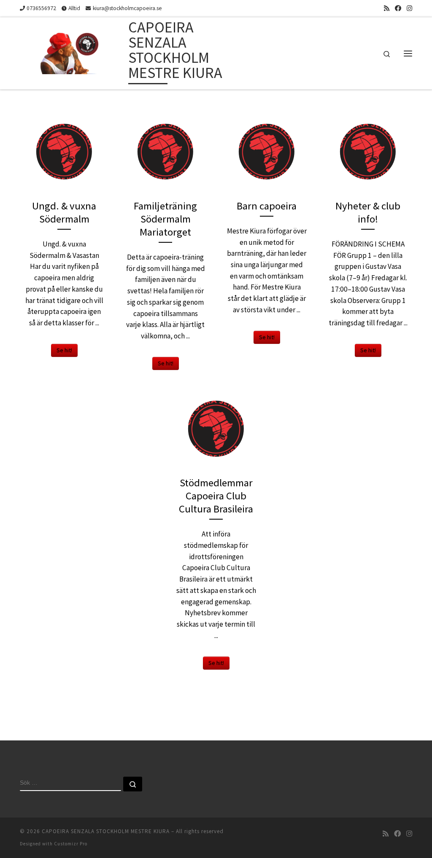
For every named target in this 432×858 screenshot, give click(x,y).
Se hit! (64, 350)
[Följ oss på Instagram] (409, 8)
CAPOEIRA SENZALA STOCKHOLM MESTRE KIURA (106, 831)
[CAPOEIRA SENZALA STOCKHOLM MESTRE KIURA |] (72, 51)
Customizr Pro (70, 844)
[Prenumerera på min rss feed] (386, 8)
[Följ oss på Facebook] (398, 8)
